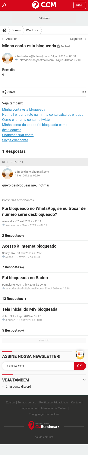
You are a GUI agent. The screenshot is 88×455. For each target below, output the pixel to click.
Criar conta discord (18, 386)
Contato (76, 402)
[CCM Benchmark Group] (44, 426)
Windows (32, 30)
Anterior (11, 38)
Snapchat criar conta (18, 135)
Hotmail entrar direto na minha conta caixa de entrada (43, 115)
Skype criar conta (15, 140)
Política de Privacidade (53, 402)
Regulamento (29, 408)
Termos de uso (27, 402)
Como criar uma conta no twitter (26, 120)
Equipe (10, 402)
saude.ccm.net (44, 437)
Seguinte (76, 38)
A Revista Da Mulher (53, 408)
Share (11, 92)
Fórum (16, 30)
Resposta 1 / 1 (12, 162)
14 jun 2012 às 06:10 (68, 60)
